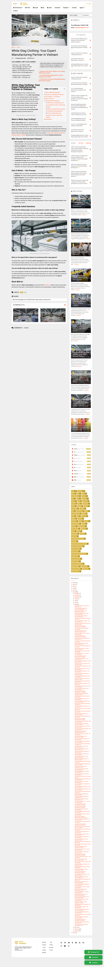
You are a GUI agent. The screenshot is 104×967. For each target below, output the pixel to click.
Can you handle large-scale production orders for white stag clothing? (54, 115)
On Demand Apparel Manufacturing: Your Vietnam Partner (82, 702)
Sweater (82, 508)
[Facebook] (61, 946)
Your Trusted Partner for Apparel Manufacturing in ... (81, 809)
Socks (84, 513)
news (18, 47)
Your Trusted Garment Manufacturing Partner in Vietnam (82, 742)
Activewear (57, 7)
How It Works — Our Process (52, 96)
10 (74, 423)
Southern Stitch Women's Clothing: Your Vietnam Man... (82, 649)
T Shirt (28, 7)
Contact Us (95, 962)
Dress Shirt (85, 503)
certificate (73, 541)
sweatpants (84, 566)
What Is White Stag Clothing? (52, 92)
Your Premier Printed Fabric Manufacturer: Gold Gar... (80, 872)
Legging (79, 506)
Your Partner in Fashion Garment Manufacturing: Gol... (81, 799)
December (77, 593)
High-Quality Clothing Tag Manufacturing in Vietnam (80, 855)
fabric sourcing (75, 551)
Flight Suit (83, 528)
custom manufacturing (77, 546)
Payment (44, 952)
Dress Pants (74, 508)
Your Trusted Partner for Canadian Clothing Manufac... (82, 892)
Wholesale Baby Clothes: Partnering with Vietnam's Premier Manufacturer (52, 318)
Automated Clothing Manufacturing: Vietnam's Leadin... (82, 679)
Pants (78, 531)
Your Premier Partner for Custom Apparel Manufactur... (81, 757)
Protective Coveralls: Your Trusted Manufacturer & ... (82, 606)
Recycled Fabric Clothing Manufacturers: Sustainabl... (80, 692)
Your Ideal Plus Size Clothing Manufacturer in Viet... (81, 767)
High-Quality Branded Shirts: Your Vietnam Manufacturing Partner (23, 318)
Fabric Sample (74, 528)
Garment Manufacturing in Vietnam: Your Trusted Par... (82, 772)
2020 (74, 591)
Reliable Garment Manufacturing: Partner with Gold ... (81, 794)
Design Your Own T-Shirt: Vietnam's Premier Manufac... (82, 634)
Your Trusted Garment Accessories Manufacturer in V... (82, 774)
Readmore (84, 214)
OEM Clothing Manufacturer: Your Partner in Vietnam (82, 714)
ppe (78, 516)
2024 (74, 586)
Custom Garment (75, 513)
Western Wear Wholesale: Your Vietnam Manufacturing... (81, 895)
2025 (74, 584)
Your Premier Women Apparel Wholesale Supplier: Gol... (81, 631)
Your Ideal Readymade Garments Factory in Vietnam (81, 724)
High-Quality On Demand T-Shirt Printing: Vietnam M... (81, 644)
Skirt (79, 501)
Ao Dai (83, 523)
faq (78, 493)
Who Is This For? (49, 98)
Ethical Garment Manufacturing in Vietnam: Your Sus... (81, 749)
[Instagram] (68, 946)
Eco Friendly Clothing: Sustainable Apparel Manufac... (82, 885)
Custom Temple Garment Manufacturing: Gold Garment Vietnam (81, 354)
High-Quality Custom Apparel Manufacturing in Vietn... (81, 732)
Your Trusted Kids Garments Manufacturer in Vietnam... (80, 656)
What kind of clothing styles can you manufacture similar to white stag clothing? (55, 105)
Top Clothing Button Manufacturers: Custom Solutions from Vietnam (51, 76)
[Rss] (61, 943)
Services (73, 503)
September (77, 597)
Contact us (47, 285)
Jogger (86, 521)
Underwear (74, 536)
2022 (74, 588)
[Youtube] (65, 946)
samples (80, 491)
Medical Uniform (75, 523)
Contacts (15, 10)
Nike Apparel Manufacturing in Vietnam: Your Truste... (81, 847)
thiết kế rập (85, 568)
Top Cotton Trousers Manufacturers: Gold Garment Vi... (82, 922)
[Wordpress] (65, 943)
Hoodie (36, 7)
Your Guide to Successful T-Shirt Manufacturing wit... (81, 747)
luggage (73, 518)
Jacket (50, 7)
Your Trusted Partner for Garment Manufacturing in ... (81, 782)
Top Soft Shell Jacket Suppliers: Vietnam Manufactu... (81, 616)
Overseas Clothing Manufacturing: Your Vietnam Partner (82, 910)
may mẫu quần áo (75, 558)
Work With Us (48, 119)
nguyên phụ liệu (75, 561)
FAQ (51, 942)
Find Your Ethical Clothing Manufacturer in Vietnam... (80, 719)
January (76, 930)
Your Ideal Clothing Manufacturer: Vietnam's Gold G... (82, 917)
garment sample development (78, 553)
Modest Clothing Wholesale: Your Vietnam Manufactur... (81, 882)
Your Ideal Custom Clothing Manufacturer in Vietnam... (80, 807)
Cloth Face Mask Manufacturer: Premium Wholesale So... (81, 609)
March (76, 927)
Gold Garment (18, 7)
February (77, 929)
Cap (43, 7)
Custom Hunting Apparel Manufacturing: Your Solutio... (81, 636)
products (84, 498)
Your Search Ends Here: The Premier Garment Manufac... (82, 802)
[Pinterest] (76, 943)
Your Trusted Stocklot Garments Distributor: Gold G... (81, 840)
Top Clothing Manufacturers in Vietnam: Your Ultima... (81, 737)
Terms (44, 947)
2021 (74, 590)
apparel (86, 506)
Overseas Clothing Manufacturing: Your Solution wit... (82, 912)
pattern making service (76, 563)
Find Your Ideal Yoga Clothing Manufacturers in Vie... (81, 860)
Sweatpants (74, 533)
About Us (44, 942)
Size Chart (51, 947)
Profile (51, 950)
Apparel (82, 7)
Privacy (51, 944)
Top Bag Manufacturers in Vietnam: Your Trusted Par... (82, 654)
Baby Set (73, 526)
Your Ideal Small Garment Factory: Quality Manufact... (82, 797)
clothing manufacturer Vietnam (79, 543)
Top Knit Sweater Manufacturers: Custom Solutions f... (81, 877)
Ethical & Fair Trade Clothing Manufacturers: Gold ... (81, 890)
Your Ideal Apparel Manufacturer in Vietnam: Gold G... (82, 754)
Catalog (44, 950)
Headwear (65, 7)
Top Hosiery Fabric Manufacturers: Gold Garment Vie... (82, 674)
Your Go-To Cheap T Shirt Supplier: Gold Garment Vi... (82, 852)
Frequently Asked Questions (52, 100)
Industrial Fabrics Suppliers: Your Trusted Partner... (81, 907)
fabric (72, 516)
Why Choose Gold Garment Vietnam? (54, 94)
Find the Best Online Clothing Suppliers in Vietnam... (81, 902)
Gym (78, 498)
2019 (74, 932)
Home (13, 47)
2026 (74, 582)
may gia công (74, 556)
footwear (85, 501)
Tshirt (72, 493)
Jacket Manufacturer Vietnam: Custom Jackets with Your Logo (80, 404)
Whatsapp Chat (95, 952)
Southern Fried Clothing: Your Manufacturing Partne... (81, 611)
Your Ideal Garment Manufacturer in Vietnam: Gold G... (82, 739)
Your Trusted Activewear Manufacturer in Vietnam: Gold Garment (81, 428)
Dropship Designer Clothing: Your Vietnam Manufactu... (82, 614)
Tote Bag (82, 533)
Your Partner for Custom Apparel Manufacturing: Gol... (81, 925)
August (76, 598)
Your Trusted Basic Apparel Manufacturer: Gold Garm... (80, 804)
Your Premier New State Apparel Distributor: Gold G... (81, 694)
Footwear (74, 7)
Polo (83, 493)
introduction (80, 511)
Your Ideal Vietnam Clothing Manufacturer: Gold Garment (80, 278)
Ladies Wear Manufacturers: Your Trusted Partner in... (81, 659)
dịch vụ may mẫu (75, 548)
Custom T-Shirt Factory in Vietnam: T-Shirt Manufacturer (80, 204)
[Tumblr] (72, 943)
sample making (75, 566)
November (77, 595)
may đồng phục (75, 496)
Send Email (95, 957)
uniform (80, 518)
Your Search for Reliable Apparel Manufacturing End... (81, 769)
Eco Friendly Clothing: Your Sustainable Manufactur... (80, 920)
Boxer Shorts (82, 526)
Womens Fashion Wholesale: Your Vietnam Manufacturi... (82, 897)
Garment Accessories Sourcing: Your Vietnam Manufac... (82, 664)
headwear (73, 521)
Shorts (73, 501)
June (76, 602)
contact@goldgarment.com (81, 27)
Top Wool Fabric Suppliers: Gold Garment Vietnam (81, 900)
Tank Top (84, 516)
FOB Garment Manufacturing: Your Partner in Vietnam (82, 759)
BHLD (86, 511)
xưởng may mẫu (75, 571)
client (72, 511)
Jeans (80, 521)
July (76, 600)
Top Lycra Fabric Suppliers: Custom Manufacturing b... (82, 669)
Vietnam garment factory (77, 538)
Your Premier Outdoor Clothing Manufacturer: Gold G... (81, 870)
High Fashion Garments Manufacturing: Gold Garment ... (81, 817)
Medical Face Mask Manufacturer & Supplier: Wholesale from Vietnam (81, 228)
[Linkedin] (79, 943)
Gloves (73, 531)
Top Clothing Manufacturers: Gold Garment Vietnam (82, 689)
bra (79, 503)
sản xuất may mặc (75, 568)
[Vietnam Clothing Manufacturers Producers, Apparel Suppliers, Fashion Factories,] (24, 4)
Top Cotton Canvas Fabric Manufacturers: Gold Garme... (81, 626)
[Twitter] (69, 943)
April (76, 604)
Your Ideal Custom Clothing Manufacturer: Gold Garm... (80, 824)
